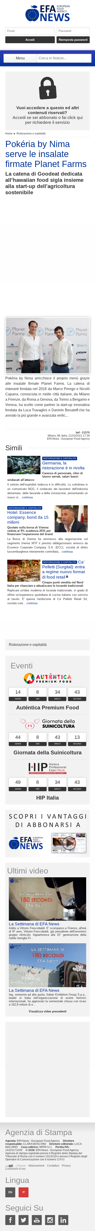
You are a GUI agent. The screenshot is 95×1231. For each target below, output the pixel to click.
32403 (61, 1159)
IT (24, 1192)
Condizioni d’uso (15, 1168)
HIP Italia (47, 798)
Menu (20, 58)
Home (9, 133)
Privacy (66, 1165)
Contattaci (53, 1165)
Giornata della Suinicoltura (47, 752)
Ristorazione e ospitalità (31, 133)
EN (10, 1192)
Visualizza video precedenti (47, 1011)
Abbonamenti (36, 1165)
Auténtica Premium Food (47, 708)
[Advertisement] (47, 264)
